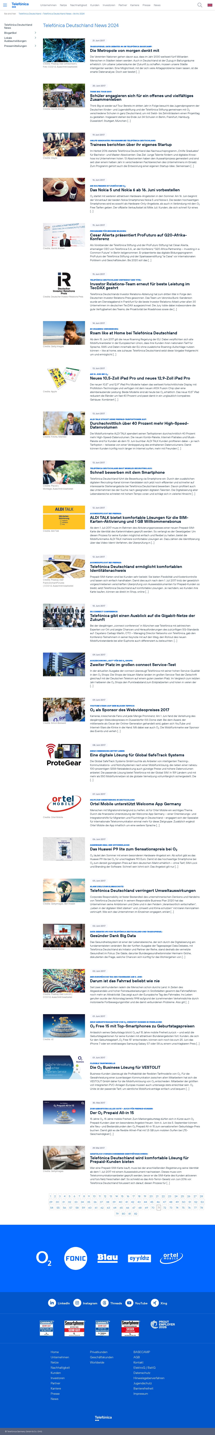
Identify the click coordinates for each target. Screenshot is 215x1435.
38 (107, 1202)
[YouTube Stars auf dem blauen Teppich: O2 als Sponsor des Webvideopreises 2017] (121, 715)
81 (129, 1213)
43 (139, 1202)
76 (189, 1207)
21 (157, 1196)
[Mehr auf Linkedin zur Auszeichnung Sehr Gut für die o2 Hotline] (103, 1328)
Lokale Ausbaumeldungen (15, 39)
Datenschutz (142, 1373)
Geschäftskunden (101, 1357)
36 (95, 1202)
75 (183, 1207)
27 (195, 1196)
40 (120, 1202)
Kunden (94, 5)
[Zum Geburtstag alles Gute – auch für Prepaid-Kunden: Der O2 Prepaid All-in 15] (121, 1118)
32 (69, 1202)
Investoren (109, 5)
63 (108, 1207)
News (157, 5)
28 (201, 1196)
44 (145, 1202)
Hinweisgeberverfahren (149, 1378)
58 (77, 1207)
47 (164, 1202)
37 (101, 1202)
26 (188, 1196)
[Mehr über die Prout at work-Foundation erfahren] (162, 1328)
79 (117, 1213)
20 (151, 1196)
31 (63, 1202)
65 (121, 1207)
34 (82, 1202)
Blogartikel (10, 32)
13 (111, 1196)
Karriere (134, 5)
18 (139, 1196)
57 (70, 1207)
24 (176, 1196)
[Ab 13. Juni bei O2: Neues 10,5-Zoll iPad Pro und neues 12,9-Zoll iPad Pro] (121, 383)
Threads (116, 1303)
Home (55, 1352)
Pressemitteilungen (15, 46)
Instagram (90, 1303)
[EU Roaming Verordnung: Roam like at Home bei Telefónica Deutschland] (121, 338)
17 (134, 1196)
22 (163, 1196)
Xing (164, 1303)
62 (102, 1207)
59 (83, 1207)
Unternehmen (48, 5)
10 (94, 1196)
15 (122, 1196)
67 (134, 1207)
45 (151, 1202)
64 (114, 1207)
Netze (63, 5)
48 (170, 1202)
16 (128, 1196)
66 (127, 1207)
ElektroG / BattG (145, 1368)
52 (195, 1202)
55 (58, 1207)
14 (116, 1196)
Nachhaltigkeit (78, 5)
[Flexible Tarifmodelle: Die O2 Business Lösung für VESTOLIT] (121, 1073)
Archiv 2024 (78, 13)
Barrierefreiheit (143, 1388)
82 (135, 1213)
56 (64, 1207)
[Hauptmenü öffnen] (5, 5)
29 (50, 1202)
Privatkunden (99, 1352)
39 (114, 1202)
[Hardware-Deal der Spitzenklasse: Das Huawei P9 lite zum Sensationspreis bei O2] (121, 853)
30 (57, 1202)
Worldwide (97, 1362)
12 (105, 1196)
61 (96, 1207)
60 (90, 1207)
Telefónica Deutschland (30, 13)
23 (169, 1196)
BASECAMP (142, 1352)
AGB (137, 1357)
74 (177, 1207)
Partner (123, 5)
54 (51, 1207)
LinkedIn (64, 1303)
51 (190, 1202)
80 (123, 1213)
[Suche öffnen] (200, 5)
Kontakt (138, 1362)
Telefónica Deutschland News (57, 13)
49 (177, 1202)
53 (202, 1202)
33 (75, 1202)
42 (132, 1202)
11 (100, 1196)
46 (158, 1202)
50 (183, 1202)
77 (195, 1207)
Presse (146, 5)
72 (164, 1207)
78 (201, 1207)
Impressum (141, 1394)
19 (145, 1196)
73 (170, 1207)
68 (140, 1207)
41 (126, 1202)
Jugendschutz (143, 1383)
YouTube (141, 1303)
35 (88, 1202)
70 (152, 1207)
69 (146, 1207)
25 (182, 1196)
